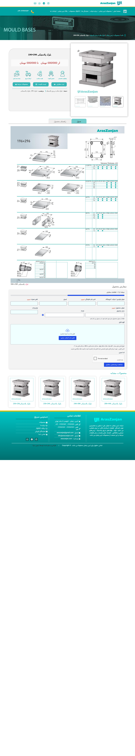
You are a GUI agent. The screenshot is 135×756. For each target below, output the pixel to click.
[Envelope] (35, 3)
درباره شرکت (93, 11)
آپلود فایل (121, 322)
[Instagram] (48, 3)
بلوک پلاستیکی (25, 91)
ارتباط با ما (53, 11)
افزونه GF (43, 315)
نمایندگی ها (84, 11)
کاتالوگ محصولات (74, 11)
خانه (122, 35)
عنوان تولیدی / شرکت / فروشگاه (115, 299)
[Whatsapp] (39, 3)
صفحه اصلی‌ (117, 11)
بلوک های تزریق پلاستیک (97, 35)
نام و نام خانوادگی (88, 299)
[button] (78, 51)
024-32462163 (23, 11)
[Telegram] (44, 3)
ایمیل (65, 299)
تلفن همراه (32, 299)
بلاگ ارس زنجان (62, 11)
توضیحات (35, 308)
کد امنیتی (121, 353)
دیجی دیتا (36, 445)
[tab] (79, 121)
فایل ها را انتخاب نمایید (68, 338)
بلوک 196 (34, 91)
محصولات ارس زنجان (105, 11)
